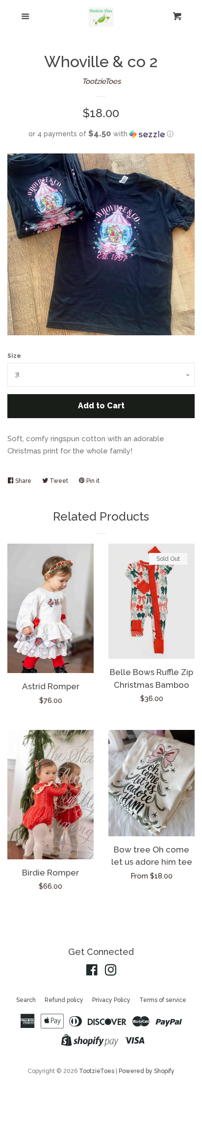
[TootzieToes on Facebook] (92, 972)
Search (26, 1000)
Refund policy (64, 1000)
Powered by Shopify (147, 1071)
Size (14, 355)
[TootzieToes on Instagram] (111, 972)
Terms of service (162, 1000)
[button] (101, 134)
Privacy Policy (111, 1000)
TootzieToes (101, 81)
